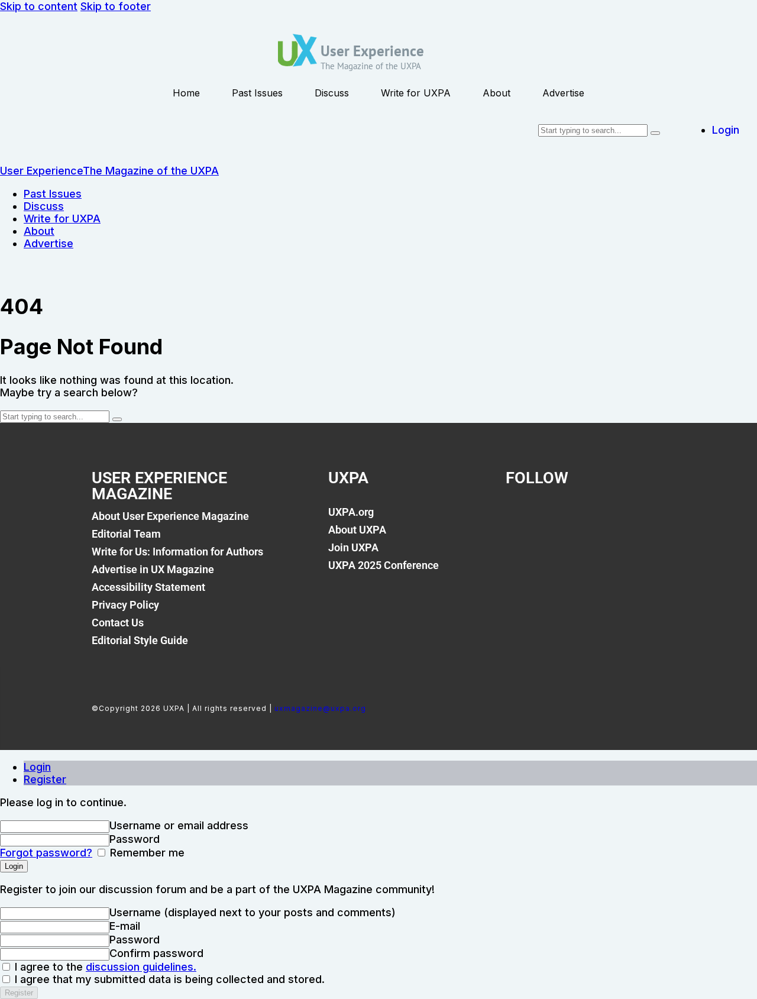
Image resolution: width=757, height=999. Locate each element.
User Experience (372, 50)
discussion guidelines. (141, 967)
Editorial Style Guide (140, 640)
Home (186, 93)
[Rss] (641, 519)
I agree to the (104, 967)
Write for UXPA (416, 93)
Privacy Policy (125, 605)
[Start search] (655, 133)
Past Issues (257, 93)
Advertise (563, 93)
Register (45, 779)
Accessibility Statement (148, 587)
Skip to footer (115, 6)
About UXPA (357, 529)
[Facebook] (520, 519)
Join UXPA (353, 547)
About (496, 93)
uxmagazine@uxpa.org (320, 708)
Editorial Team (126, 534)
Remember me (146, 852)
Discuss (332, 93)
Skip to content (38, 6)
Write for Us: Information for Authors (177, 551)
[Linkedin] (601, 519)
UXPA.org (351, 512)
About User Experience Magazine (170, 516)
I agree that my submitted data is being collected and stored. (168, 979)
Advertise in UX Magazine (153, 569)
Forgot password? (46, 852)
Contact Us (118, 622)
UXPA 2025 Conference (383, 565)
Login (37, 767)
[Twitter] (560, 519)
